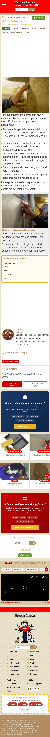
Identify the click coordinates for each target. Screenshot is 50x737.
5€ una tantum (35, 704)
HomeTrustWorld (13, 687)
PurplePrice (11, 680)
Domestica (34, 670)
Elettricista (18, 569)
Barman (33, 674)
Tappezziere (14, 674)
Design (33, 655)
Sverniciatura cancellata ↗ (10, 603)
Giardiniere (14, 670)
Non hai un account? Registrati (36, 384)
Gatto (32, 663)
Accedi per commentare (12, 384)
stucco (34, 28)
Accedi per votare (11, 361)
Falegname (32, 569)
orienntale (42, 28)
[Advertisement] (25, 56)
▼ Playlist (45, 603)
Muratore (13, 659)
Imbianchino (16, 5)
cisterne (27, 32)
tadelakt (5, 32)
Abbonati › (25, 709)
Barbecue (34, 667)
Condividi (39, 18)
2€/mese (23, 704)
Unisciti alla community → (25, 528)
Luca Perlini (11, 684)
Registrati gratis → (25, 427)
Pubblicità (31, 680)
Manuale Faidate (25, 2)
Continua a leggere (22, 344)
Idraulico (6, 569)
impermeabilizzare (16, 32)
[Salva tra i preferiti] (47, 18)
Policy (9, 691)
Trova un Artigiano (34, 684)
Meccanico (34, 652)
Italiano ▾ (35, 689)
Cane (32, 659)
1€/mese (12, 704)
